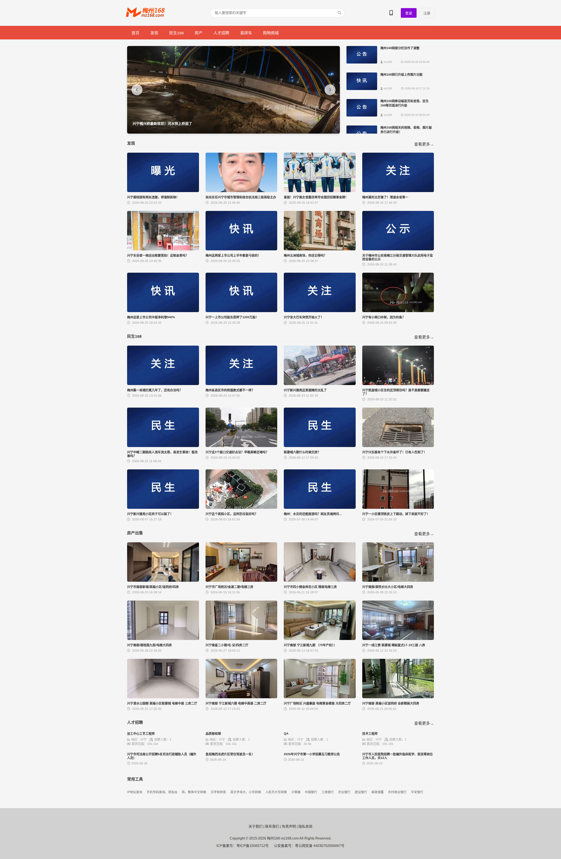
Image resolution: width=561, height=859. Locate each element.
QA (286, 733)
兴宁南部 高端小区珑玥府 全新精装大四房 (390, 703)
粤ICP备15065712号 (252, 846)
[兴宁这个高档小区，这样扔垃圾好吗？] (241, 507)
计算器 (295, 792)
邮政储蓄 (377, 792)
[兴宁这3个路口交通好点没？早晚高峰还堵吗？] (241, 446)
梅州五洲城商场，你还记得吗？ (305, 255)
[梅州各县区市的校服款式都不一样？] (241, 384)
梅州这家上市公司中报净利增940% (151, 317)
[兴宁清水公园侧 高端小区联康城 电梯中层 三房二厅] (163, 697)
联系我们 (272, 826)
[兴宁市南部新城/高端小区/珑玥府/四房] (163, 580)
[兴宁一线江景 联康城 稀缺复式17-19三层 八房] (398, 639)
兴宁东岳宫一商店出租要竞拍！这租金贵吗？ (157, 255)
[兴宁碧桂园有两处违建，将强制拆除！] (163, 191)
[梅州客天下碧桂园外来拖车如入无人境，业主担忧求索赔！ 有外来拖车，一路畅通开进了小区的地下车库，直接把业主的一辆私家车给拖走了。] (233, 132)
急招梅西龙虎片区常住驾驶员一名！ (230, 754)
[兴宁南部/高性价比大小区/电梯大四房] (398, 580)
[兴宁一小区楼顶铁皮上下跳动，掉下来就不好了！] (398, 507)
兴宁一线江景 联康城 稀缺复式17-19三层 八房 (393, 645)
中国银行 (311, 792)
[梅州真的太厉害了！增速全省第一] (398, 191)
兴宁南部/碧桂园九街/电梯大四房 (149, 645)
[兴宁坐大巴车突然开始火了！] (320, 311)
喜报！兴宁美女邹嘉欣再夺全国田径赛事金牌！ (316, 197)
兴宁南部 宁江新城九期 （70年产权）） (310, 645)
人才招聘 (221, 33)
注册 (426, 13)
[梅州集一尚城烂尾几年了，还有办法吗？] (163, 384)
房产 (198, 33)
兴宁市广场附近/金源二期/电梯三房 (229, 587)
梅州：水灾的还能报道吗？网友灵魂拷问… (313, 514)
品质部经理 (213, 733)
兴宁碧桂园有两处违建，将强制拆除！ (153, 197)
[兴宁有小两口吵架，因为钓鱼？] (398, 311)
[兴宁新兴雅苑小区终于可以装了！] (163, 507)
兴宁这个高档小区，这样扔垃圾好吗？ (232, 514)
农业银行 (344, 792)
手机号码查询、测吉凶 (162, 792)
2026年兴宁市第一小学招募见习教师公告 (312, 754)
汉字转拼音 (218, 792)
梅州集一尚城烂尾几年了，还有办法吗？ (154, 390)
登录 (408, 13)
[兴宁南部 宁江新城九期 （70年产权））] (320, 639)
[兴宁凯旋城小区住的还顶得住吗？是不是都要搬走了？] (398, 384)
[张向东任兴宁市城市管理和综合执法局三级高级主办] (241, 191)
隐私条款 (305, 826)
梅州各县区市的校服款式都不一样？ (230, 390)
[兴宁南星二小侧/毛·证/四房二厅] (241, 639)
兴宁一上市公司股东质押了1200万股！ (232, 317)
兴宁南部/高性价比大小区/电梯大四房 (387, 587)
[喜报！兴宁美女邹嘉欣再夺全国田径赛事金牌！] (320, 191)
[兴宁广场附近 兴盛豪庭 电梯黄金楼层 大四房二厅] (320, 697)
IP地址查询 (134, 792)
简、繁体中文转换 (194, 792)
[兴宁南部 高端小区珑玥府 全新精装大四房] (398, 697)
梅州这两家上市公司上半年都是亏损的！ (233, 255)
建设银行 (361, 792)
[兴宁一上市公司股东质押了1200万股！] (241, 311)
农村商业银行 (397, 792)
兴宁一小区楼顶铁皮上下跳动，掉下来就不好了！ (396, 514)
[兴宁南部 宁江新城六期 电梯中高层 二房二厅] (241, 697)
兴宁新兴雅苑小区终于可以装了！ (150, 514)
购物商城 (271, 33)
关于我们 (256, 826)
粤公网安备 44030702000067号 (319, 846)
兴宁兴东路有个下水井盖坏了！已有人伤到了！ (394, 452)
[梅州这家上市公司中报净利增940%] (163, 311)
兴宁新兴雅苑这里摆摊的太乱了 (305, 390)
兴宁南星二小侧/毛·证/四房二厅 (227, 645)
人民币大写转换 (276, 792)
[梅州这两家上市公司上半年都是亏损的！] (241, 249)
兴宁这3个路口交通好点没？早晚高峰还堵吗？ (237, 452)
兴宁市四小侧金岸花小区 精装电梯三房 (310, 587)
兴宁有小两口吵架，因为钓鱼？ (383, 317)
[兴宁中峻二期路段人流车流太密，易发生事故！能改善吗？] (163, 446)
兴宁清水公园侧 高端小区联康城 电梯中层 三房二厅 (162, 703)
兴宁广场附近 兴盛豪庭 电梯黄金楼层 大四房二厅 (317, 703)
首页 (135, 33)
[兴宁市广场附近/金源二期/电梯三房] (241, 580)
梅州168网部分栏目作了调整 (399, 48)
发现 (154, 33)
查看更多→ (424, 144)
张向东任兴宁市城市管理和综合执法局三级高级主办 (241, 197)
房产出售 (135, 533)
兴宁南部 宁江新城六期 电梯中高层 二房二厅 (236, 703)
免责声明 (289, 826)
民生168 (176, 33)
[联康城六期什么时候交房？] (320, 446)
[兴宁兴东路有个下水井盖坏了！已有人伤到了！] (398, 446)
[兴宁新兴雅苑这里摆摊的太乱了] (320, 384)
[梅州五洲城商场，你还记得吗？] (320, 249)
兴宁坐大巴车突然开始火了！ (304, 317)
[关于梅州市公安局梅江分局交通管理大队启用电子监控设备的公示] (398, 249)
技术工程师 (370, 733)
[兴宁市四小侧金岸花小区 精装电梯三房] (320, 580)
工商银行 (327, 792)
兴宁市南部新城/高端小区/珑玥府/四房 (153, 587)
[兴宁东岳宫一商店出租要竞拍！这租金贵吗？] (163, 249)
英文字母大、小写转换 (245, 792)
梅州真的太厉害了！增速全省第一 (385, 197)
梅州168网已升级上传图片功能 (401, 74)
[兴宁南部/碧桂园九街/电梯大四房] (163, 639)
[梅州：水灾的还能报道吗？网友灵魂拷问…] (320, 507)
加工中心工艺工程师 (141, 733)
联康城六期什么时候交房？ (302, 452)
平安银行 (417, 792)
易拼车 (246, 33)
